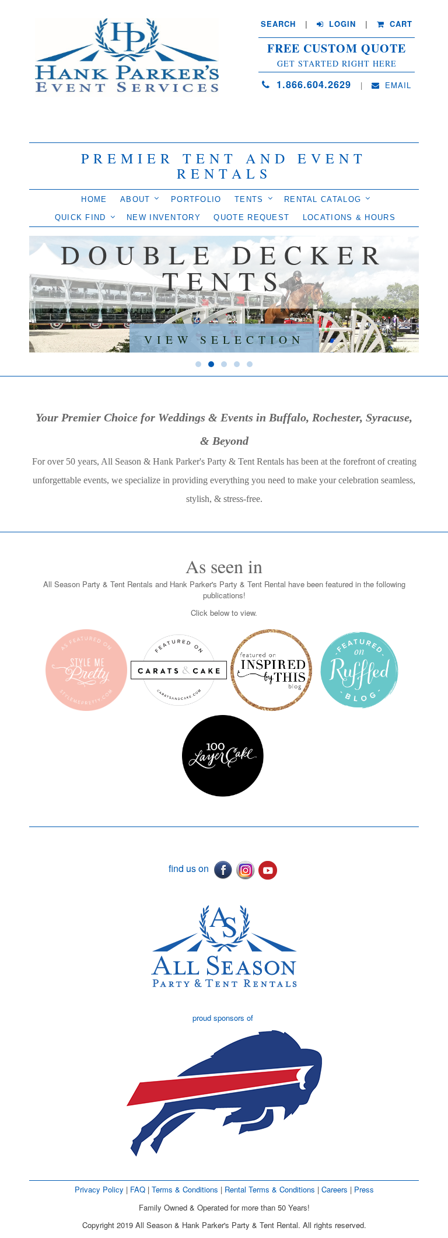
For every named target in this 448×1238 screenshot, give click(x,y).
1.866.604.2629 (312, 84)
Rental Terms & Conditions (270, 1189)
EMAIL (396, 85)
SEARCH (278, 24)
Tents (249, 199)
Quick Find (80, 217)
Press (364, 1189)
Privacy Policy (99, 1189)
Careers (335, 1189)
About (135, 199)
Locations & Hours (349, 217)
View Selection (224, 338)
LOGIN (341, 24)
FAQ (137, 1189)
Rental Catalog (322, 199)
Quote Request (251, 217)
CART (399, 24)
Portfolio (196, 199)
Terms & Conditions (185, 1189)
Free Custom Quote (336, 48)
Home (94, 199)
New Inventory (164, 217)
